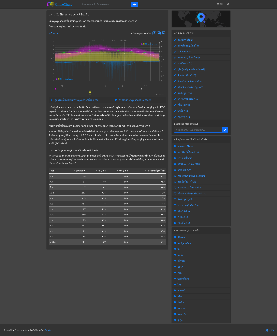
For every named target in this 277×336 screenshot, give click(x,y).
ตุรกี (179, 272)
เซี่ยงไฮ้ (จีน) (183, 104)
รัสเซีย (180, 302)
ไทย (179, 284)
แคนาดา (181, 308)
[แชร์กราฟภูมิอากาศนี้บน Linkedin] (163, 33)
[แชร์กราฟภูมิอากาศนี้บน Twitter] (159, 33)
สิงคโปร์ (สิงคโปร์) (186, 75)
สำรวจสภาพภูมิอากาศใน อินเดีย (135, 100)
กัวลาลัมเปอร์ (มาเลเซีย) (189, 81)
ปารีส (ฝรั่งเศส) (184, 51)
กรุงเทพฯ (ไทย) (185, 39)
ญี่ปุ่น (180, 320)
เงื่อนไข (48, 330)
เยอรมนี (181, 290)
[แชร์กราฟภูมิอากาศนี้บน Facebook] (154, 33)
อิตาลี (180, 266)
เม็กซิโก (181, 261)
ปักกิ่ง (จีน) (182, 110)
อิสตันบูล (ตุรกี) (184, 93)
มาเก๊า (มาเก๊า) (184, 63)
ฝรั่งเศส (181, 237)
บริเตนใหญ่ (183, 278)
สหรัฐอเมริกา (184, 243)
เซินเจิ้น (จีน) (183, 116)
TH (221, 4)
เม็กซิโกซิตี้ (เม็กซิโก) (188, 45)
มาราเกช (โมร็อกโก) (188, 98)
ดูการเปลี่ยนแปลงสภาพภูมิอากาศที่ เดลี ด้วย (77, 100)
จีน (178, 249)
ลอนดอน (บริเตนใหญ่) (188, 57)
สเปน (180, 255)
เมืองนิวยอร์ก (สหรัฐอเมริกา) (191, 87)
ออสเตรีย (182, 314)
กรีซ (179, 296)
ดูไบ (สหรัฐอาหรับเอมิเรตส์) (191, 69)
